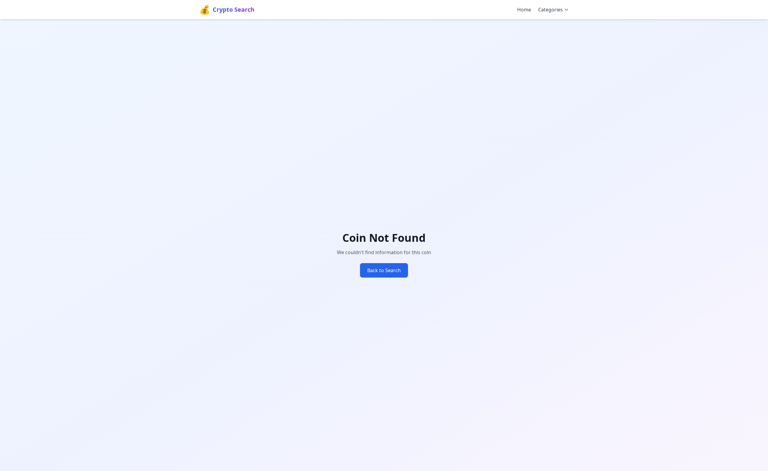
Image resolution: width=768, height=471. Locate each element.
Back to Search (384, 270)
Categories (550, 9)
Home (524, 9)
